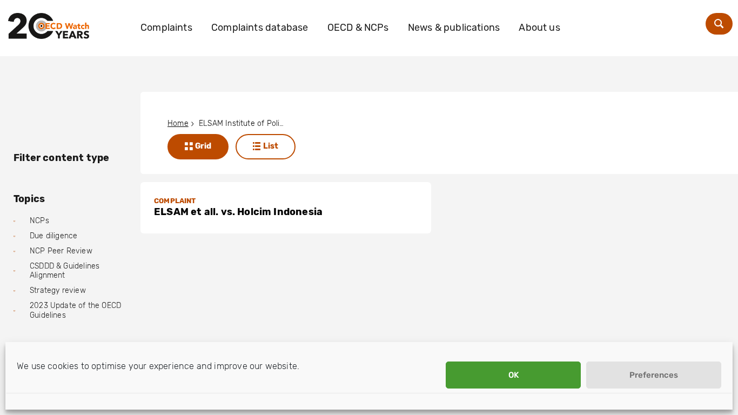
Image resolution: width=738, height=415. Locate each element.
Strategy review (58, 290)
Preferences (653, 375)
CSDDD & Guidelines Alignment (64, 271)
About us (539, 28)
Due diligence (53, 235)
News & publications (454, 28)
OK (513, 375)
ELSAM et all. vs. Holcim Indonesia (238, 212)
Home (178, 123)
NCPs (39, 220)
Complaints (166, 28)
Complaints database (259, 28)
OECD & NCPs (358, 28)
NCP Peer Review (61, 251)
